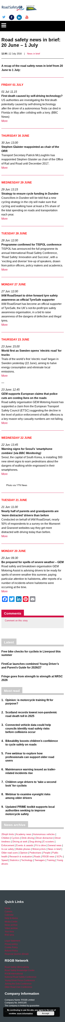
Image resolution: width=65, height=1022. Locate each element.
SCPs (59, 856)
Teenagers (39, 860)
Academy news (23, 834)
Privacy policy (11, 944)
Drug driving (35, 841)
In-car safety (7, 849)
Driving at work (19, 841)
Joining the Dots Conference (18, 984)
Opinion (24, 852)
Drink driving (27, 838)
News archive (11, 925)
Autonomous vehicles (44, 834)
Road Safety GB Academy (17, 967)
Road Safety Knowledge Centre (19, 970)
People (46, 852)
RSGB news (48, 856)
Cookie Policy (11, 947)
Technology (27, 860)
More (4, 120)
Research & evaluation (20, 856)
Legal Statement (12, 941)
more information (25, 1013)
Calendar (9, 915)
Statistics (14, 860)
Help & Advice (11, 918)
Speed (4, 860)
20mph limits (7, 834)
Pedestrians (35, 852)
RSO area (9, 935)
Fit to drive (40, 845)
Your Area (9, 931)
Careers (8, 911)
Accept (45, 1013)
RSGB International (14, 973)
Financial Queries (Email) (17, 954)
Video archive (11, 928)
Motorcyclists (39, 849)
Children (5, 838)
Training (51, 860)
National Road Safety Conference (20, 977)
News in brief (33, 53)
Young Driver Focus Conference (20, 980)
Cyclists (15, 838)
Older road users (9, 852)
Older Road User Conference (18, 987)
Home (7, 908)
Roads (37, 856)
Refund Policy (11, 950)
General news (55, 845)
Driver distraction (44, 838)
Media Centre (11, 921)
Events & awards (24, 845)
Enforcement (7, 845)
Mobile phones (23, 849)
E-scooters (48, 841)
